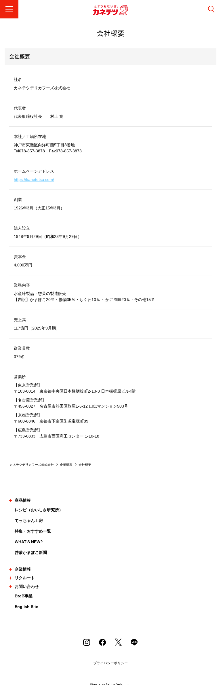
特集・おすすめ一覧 (33, 531)
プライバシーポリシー (110, 663)
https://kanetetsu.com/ (34, 179)
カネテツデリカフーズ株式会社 (31, 464)
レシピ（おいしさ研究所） (39, 510)
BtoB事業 (24, 596)
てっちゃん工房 (29, 520)
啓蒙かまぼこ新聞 (31, 552)
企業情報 (66, 464)
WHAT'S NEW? (29, 541)
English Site (26, 606)
